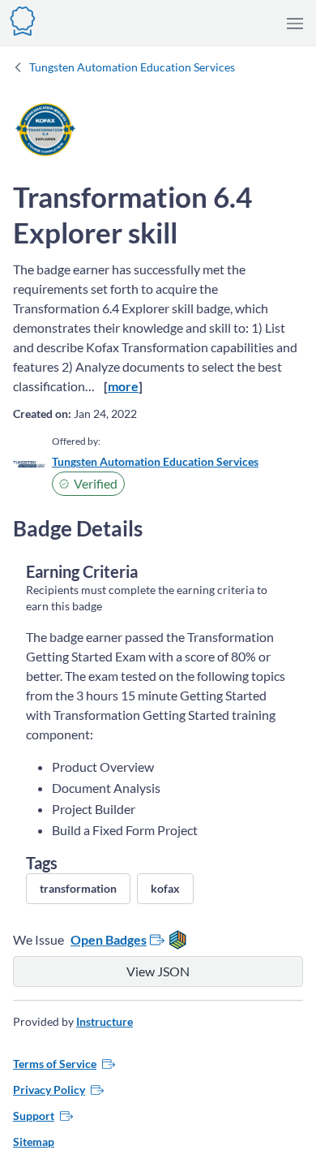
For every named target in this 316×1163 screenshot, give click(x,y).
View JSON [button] (158, 971)
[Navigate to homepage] (23, 19)
